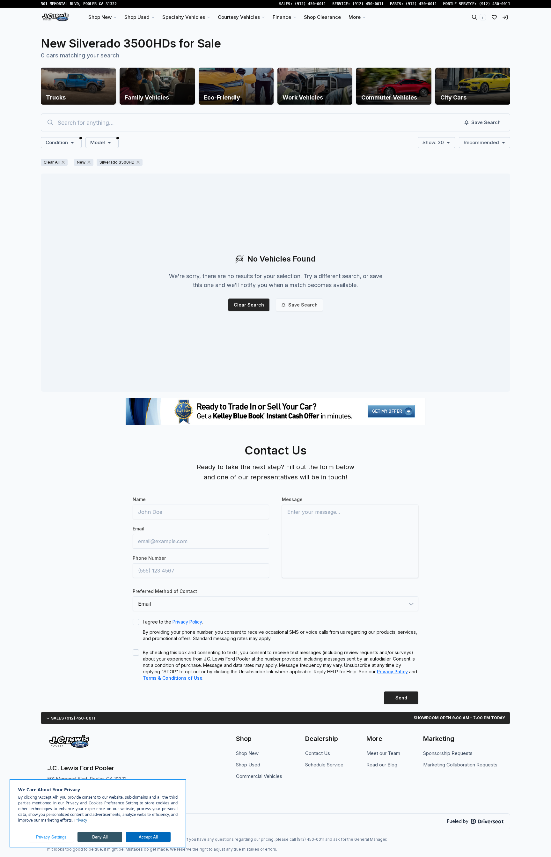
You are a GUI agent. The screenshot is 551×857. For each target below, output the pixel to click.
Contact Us (317, 753)
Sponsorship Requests (448, 753)
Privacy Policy (187, 621)
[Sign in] (505, 17)
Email (138, 528)
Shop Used (248, 765)
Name (139, 499)
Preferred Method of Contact (165, 591)
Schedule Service (324, 765)
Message (292, 499)
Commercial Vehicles (259, 776)
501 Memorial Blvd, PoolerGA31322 (79, 4)
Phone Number (149, 558)
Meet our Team (383, 753)
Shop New (247, 753)
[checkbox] (136, 622)
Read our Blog (381, 765)
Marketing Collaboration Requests (460, 765)
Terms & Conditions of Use (172, 678)
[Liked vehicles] (494, 17)
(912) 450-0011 (310, 4)
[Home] (55, 17)
